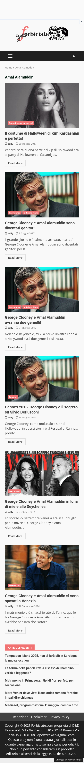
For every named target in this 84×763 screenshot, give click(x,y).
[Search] (74, 56)
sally (10, 143)
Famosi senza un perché (21, 123)
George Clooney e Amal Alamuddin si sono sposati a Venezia (42, 567)
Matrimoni (14, 491)
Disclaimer (39, 717)
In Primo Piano (31, 212)
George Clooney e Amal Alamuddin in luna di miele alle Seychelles (42, 473)
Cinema (13, 396)
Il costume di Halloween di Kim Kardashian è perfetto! (42, 105)
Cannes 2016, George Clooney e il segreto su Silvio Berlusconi (42, 379)
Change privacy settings (69, 759)
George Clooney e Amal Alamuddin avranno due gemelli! (42, 289)
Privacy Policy (59, 717)
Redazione (20, 717)
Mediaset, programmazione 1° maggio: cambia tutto (41, 705)
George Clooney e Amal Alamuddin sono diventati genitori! (42, 194)
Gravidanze (14, 212)
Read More (15, 163)
